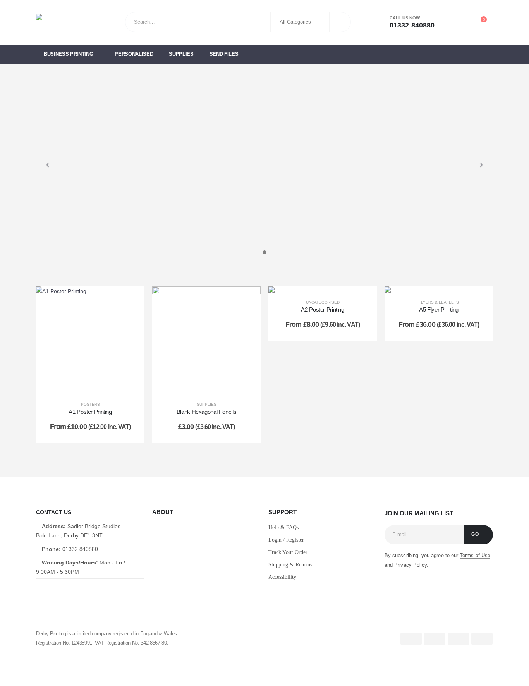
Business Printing (68, 54)
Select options (96, 387)
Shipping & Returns (290, 565)
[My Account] (446, 22)
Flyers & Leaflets (439, 302)
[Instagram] (75, 593)
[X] (56, 593)
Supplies (181, 54)
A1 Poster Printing (90, 411)
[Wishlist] (463, 22)
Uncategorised (323, 302)
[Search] (339, 22)
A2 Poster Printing (322, 309)
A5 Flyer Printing (439, 309)
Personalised (134, 54)
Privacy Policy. (411, 565)
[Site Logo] (67, 22)
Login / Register (286, 540)
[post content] (90, 340)
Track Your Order (287, 552)
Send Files (224, 54)
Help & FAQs (283, 527)
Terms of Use (475, 555)
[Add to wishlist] (131, 300)
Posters (90, 404)
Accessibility (282, 577)
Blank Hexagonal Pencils (206, 411)
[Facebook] (38, 593)
